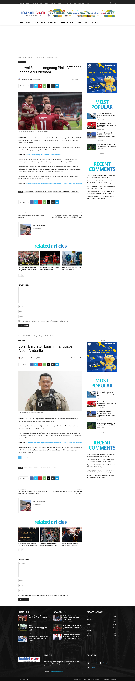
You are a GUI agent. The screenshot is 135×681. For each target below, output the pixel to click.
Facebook (94, 663)
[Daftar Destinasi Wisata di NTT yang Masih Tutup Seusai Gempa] (91, 147)
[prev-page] (19, 275)
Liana (88, 175)
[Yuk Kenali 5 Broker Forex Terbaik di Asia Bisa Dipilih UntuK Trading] (57, 618)
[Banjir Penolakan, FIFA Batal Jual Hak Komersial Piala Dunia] (72, 258)
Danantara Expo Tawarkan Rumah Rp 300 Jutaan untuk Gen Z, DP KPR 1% (106, 125)
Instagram (106, 663)
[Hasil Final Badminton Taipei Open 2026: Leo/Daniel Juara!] (50, 258)
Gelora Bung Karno (28, 191)
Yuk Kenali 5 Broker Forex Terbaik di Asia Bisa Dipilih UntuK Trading (71, 617)
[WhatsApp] (44, 86)
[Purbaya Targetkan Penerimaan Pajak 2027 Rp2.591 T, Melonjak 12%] (22, 618)
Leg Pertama (66, 191)
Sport (24, 57)
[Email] (48, 86)
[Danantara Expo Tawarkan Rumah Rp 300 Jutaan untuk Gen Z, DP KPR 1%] (91, 125)
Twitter (93, 667)
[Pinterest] (40, 86)
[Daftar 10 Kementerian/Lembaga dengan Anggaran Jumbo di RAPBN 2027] (22, 627)
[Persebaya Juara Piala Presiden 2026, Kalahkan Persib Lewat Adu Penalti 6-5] (28, 258)
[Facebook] (110, 3)
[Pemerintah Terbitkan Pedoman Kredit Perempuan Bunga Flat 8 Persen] (22, 639)
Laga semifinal (57, 191)
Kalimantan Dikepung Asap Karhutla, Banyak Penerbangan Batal (106, 115)
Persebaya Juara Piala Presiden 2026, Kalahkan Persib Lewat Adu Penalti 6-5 (27, 269)
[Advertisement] (67, 39)
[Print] (53, 86)
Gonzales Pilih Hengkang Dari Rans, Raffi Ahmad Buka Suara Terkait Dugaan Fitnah (54, 183)
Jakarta (50, 191)
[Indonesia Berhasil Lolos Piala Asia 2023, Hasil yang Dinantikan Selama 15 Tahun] (57, 627)
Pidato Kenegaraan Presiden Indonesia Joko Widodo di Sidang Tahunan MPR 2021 (71, 636)
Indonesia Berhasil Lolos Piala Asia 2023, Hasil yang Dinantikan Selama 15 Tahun (72, 627)
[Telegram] (57, 86)
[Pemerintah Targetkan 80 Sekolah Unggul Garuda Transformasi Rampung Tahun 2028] (91, 135)
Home (20, 57)
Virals (24, 61)
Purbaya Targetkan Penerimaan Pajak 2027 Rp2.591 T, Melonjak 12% (38, 617)
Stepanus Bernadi (27, 79)
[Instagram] (113, 3)
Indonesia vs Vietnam (40, 191)
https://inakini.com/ (38, 228)
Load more (101, 153)
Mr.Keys (89, 197)
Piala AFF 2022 (74, 191)
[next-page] (22, 275)
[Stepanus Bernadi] (19, 79)
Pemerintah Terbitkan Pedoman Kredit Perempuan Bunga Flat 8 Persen (38, 638)
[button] (114, 22)
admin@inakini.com (57, 672)
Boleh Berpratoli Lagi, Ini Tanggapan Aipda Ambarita (43, 155)
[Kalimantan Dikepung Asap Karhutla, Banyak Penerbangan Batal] (91, 116)
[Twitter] (115, 3)
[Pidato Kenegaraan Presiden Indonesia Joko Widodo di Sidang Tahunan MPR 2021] (57, 637)
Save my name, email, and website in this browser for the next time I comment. (44, 321)
